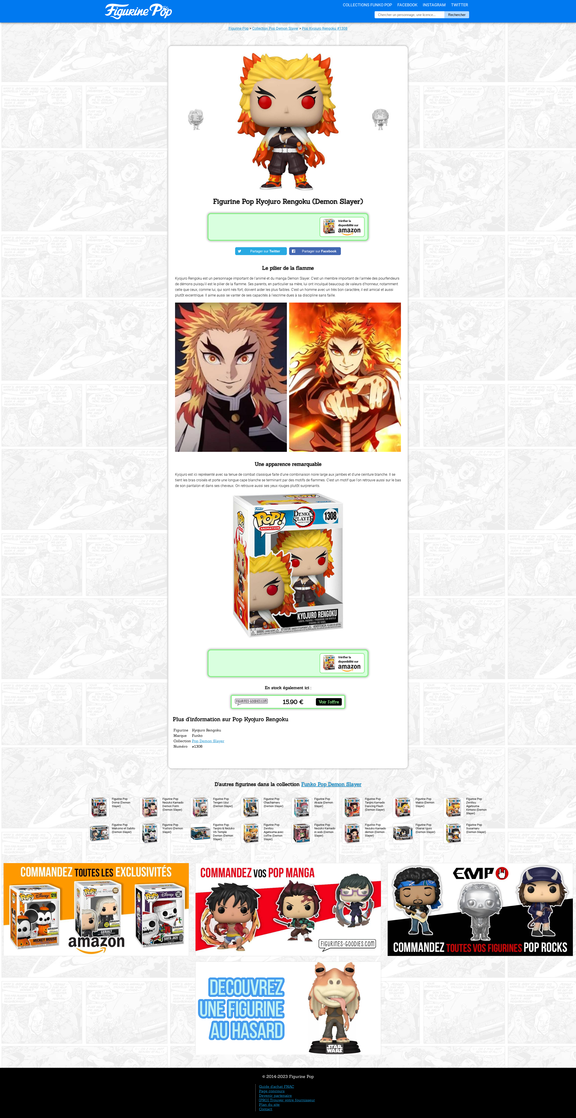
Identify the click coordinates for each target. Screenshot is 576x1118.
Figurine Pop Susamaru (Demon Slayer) (476, 828)
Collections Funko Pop (367, 4)
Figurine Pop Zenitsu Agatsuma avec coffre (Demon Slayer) (274, 832)
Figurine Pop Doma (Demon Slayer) (121, 802)
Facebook (407, 4)
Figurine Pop (239, 28)
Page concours (272, 1091)
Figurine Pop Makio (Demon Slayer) (425, 802)
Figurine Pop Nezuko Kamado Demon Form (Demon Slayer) (172, 804)
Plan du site (269, 1104)
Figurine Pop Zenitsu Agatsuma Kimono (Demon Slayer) (476, 806)
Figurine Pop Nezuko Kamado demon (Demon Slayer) (375, 830)
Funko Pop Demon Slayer (331, 784)
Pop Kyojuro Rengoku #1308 (324, 28)
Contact (265, 1109)
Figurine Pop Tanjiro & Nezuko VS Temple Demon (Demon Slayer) (223, 832)
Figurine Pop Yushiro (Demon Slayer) (172, 828)
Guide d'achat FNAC (276, 1086)
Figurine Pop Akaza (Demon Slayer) (323, 802)
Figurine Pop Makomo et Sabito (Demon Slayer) (123, 828)
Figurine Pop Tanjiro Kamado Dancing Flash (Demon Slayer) (375, 804)
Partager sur (265, 251)
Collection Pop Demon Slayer (275, 28)
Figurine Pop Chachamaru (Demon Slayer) (274, 802)
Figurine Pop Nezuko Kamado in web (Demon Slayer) (324, 830)
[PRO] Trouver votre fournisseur (287, 1100)
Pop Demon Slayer (208, 741)
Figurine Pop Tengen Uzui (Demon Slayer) (223, 802)
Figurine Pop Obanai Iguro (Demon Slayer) (425, 828)
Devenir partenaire (275, 1095)
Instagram (434, 4)
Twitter (459, 4)
